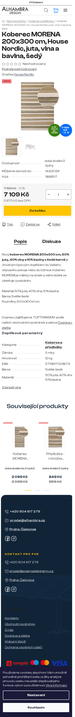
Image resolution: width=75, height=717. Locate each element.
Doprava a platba (17, 636)
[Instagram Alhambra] (14, 540)
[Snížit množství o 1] (49, 194)
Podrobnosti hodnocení (19, 69)
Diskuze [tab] (51, 241)
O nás (9, 630)
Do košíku (37, 210)
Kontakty (12, 618)
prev (4, 437)
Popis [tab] (20, 241)
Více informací (56, 685)
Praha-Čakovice (22, 529)
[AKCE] (19, 437)
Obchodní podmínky (20, 624)
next (71, 437)
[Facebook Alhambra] (7, 540)
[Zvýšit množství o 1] (68, 194)
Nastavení (36, 695)
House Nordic (24, 74)
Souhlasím (36, 707)
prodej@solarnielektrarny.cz (31, 571)
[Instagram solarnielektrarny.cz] (14, 591)
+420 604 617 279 (25, 511)
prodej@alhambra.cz (27, 520)
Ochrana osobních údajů (23, 647)
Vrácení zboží (15, 641)
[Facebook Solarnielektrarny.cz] (7, 591)
